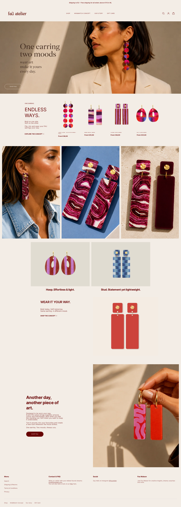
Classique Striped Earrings (116, 132)
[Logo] (17, 13)
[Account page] (168, 13)
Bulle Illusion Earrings (141, 132)
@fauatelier (113, 481)
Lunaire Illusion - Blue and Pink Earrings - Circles (67, 133)
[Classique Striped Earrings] (121, 114)
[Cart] (173, 13)
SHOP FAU (34, 434)
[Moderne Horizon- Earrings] (95, 114)
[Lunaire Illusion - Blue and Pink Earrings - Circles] (69, 114)
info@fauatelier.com (55, 482)
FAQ (71, 484)
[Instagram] (31, 192)
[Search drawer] (163, 13)
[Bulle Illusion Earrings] (147, 114)
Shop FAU (13, 86)
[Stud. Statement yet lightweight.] (120, 268)
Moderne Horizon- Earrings (89, 132)
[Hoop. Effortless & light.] (60, 268)
